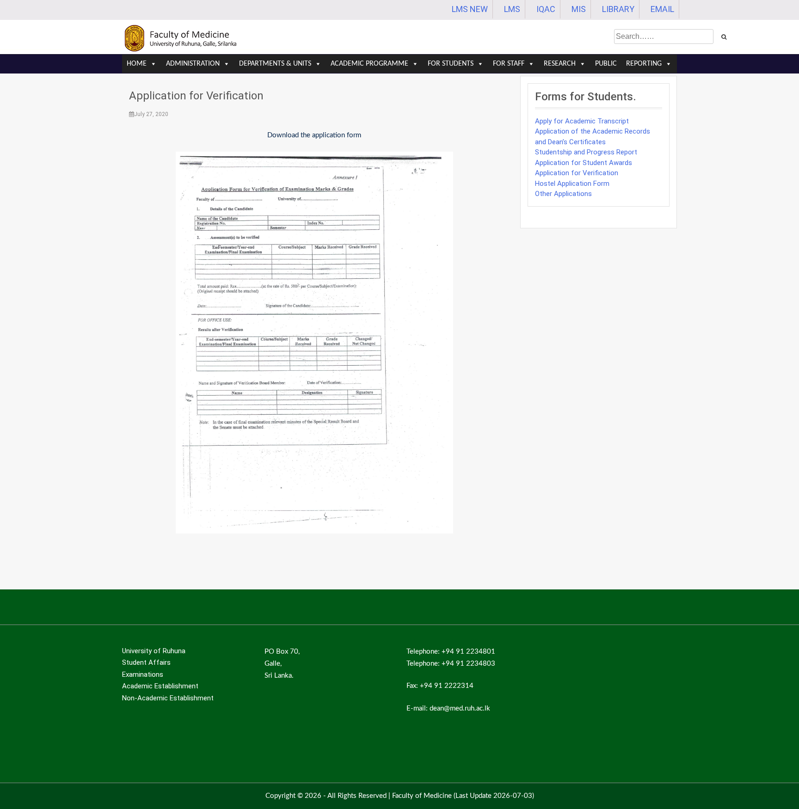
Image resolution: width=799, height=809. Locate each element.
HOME (137, 63)
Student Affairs (146, 662)
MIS (579, 9)
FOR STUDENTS (450, 63)
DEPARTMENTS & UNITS (275, 63)
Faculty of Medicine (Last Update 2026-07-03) (463, 795)
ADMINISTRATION (193, 63)
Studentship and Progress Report (586, 152)
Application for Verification (196, 95)
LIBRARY (618, 9)
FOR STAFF (508, 63)
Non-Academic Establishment (168, 698)
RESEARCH (560, 63)
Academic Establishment (160, 686)
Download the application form (314, 135)
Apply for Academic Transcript (582, 121)
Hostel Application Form (572, 183)
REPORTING (644, 63)
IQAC (545, 9)
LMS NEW (470, 9)
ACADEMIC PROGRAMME (369, 63)
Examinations (142, 674)
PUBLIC (606, 63)
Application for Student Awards (583, 163)
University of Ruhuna (153, 651)
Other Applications (563, 194)
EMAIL (662, 9)
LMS (512, 9)
